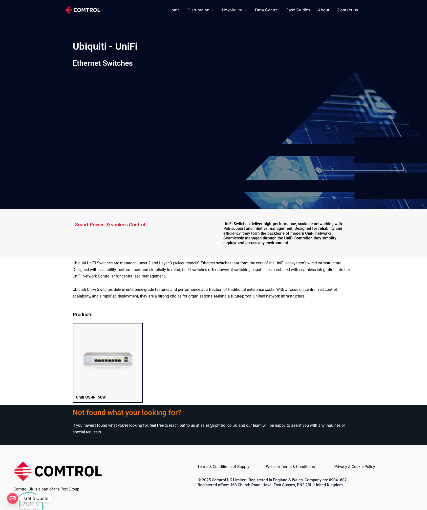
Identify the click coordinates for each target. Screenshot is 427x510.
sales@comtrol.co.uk (218, 425)
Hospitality (232, 9)
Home (174, 9)
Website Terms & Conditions (290, 466)
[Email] (12, 498)
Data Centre (266, 9)
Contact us (347, 9)
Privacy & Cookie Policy (354, 466)
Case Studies (298, 9)
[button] (211, 10)
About (323, 9)
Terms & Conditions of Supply (223, 466)
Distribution (198, 9)
